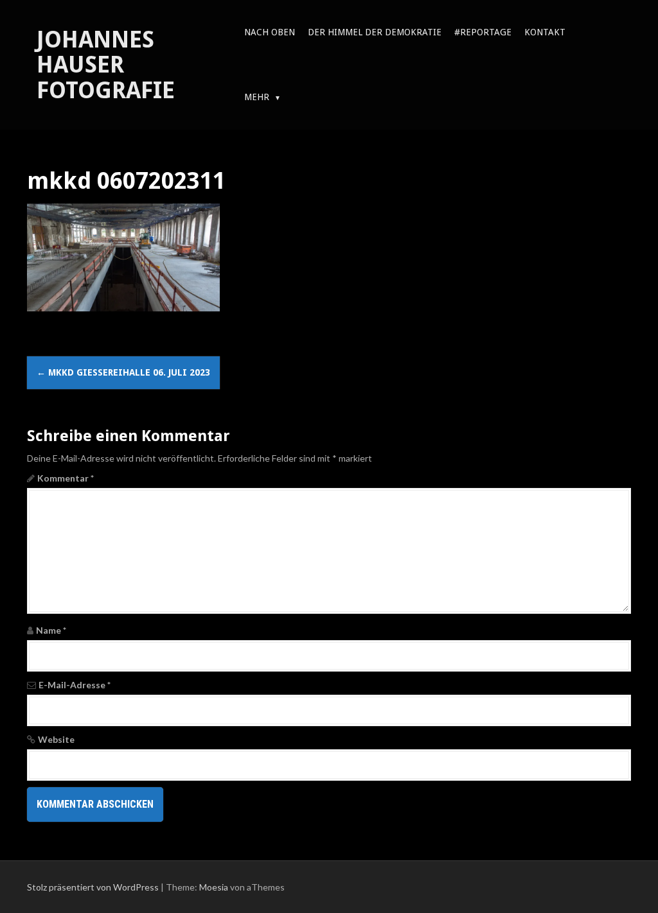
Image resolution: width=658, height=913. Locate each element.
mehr (256, 97)
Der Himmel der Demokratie (374, 32)
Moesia (213, 887)
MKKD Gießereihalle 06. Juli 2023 (123, 372)
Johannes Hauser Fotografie (106, 65)
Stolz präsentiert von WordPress (93, 887)
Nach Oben (269, 32)
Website (56, 739)
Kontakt (544, 32)
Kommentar (65, 478)
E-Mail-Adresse (75, 684)
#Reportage (482, 32)
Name (51, 630)
